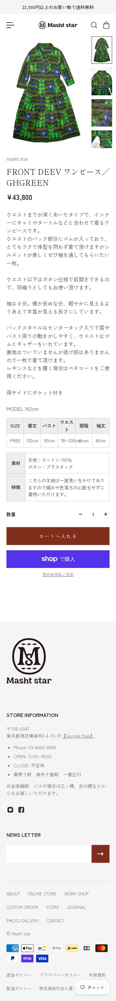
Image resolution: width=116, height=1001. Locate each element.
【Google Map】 (78, 735)
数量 (10, 514)
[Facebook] (21, 809)
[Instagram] (10, 809)
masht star (17, 159)
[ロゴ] (58, 25)
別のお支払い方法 (58, 574)
